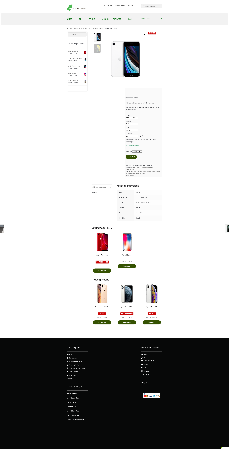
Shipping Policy (74, 365)
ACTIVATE (117, 19)
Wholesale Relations (75, 361)
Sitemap (69, 378)
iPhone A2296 (142, 171)
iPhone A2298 (151, 171)
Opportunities (73, 358)
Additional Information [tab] (99, 187)
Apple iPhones (99, 28)
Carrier (128, 115)
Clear (143, 136)
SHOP (69, 19)
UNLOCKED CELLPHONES (86, 28)
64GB (138, 207)
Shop (75, 28)
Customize (102, 270)
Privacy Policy (73, 372)
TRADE (92, 19)
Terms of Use (73, 375)
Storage (128, 121)
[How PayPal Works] (151, 395)
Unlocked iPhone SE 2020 (137, 173)
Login (130, 19)
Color (127, 127)
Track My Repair (149, 360)
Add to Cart (131, 157)
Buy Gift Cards (108, 5)
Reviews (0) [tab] (95, 192)
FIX (80, 19)
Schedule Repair (120, 5)
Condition (129, 133)
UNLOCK (105, 19)
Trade (146, 364)
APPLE (132, 175)
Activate (146, 371)
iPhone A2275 (133, 171)
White (142, 213)
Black (138, 213)
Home (70, 28)
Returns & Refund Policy (77, 368)
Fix (145, 358)
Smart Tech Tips (131, 5)
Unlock (146, 367)
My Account (146, 374)
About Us (71, 354)
